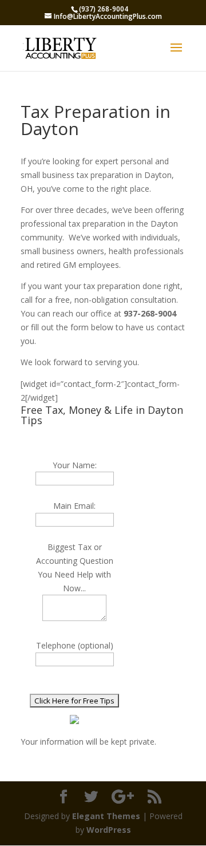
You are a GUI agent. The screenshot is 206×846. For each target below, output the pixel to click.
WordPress (108, 829)
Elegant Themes (106, 816)
